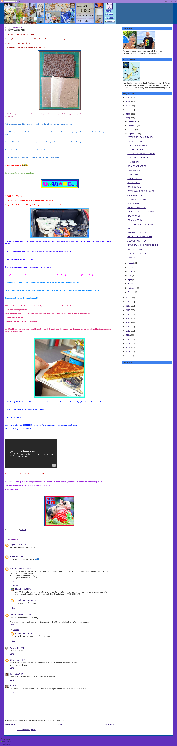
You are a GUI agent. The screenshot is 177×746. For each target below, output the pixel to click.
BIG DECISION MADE (136, 208)
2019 (128, 302)
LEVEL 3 (131, 257)
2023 (128, 110)
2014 (128, 323)
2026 (128, 97)
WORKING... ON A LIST (137, 233)
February (132, 288)
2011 (128, 335)
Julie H (13, 686)
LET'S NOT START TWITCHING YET (142, 224)
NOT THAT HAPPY (135, 149)
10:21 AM (22, 545)
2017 (128, 310)
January (131, 292)
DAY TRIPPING (133, 216)
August (131, 263)
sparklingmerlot (17, 568)
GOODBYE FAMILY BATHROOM (141, 154)
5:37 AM (19, 686)
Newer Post (10, 724)
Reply (12, 550)
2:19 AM (19, 674)
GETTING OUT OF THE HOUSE (140, 191)
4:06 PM (20, 648)
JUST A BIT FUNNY (135, 195)
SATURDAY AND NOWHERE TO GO (142, 245)
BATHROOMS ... (134, 187)
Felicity (13, 648)
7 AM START (132, 174)
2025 (128, 102)
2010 (128, 339)
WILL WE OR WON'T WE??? (139, 237)
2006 (128, 356)
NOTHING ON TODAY (136, 199)
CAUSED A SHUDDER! (136, 166)
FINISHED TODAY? (135, 141)
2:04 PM (27, 615)
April (130, 280)
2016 (128, 314)
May (130, 275)
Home (60, 724)
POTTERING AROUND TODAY (140, 137)
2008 (128, 347)
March (131, 284)
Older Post (109, 724)
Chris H (18, 589)
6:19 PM (32, 633)
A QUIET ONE (133, 203)
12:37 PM (20, 556)
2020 (128, 298)
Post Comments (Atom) (26, 730)
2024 (128, 106)
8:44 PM (21, 660)
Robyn (12, 556)
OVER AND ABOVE (135, 170)
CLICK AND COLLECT (136, 253)
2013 (128, 327)
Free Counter (6, 744)
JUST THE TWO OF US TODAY (140, 212)
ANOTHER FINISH (135, 249)
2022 (128, 114)
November (132, 126)
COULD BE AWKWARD (137, 145)
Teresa (13, 674)
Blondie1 (14, 660)
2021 (128, 118)
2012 (128, 331)
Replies (16, 585)
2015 (128, 318)
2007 (128, 352)
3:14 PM (32, 600)
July (130, 267)
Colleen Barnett (16, 615)
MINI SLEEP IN (133, 162)
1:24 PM (27, 589)
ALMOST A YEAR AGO (137, 241)
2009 (128, 343)
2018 (128, 306)
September (133, 134)
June (130, 271)
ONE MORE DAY (134, 179)
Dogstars (14, 545)
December (132, 121)
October (131, 130)
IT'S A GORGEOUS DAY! (137, 158)
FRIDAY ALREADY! (15, 30)
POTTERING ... (133, 183)
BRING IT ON (133, 228)
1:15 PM (27, 568)
